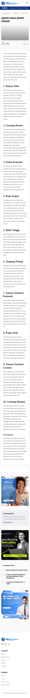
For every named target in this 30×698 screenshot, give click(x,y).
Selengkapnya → (8, 522)
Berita (3, 654)
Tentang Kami (5, 685)
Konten (3, 660)
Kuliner (3, 663)
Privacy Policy (5, 682)
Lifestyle (3, 666)
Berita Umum (5, 657)
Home (3, 676)
